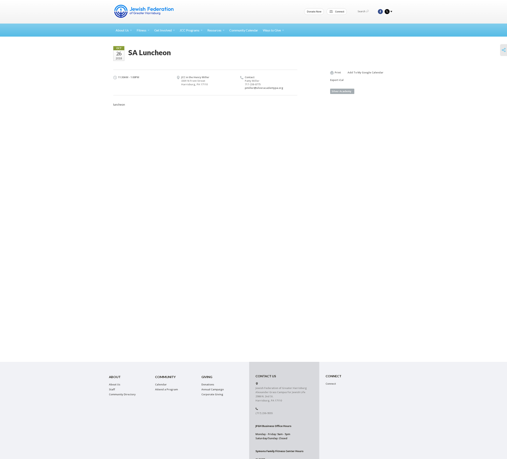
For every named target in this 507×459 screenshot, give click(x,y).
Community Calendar (243, 30)
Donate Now (314, 11)
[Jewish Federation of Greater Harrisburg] (144, 11)
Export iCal (337, 80)
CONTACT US (265, 376)
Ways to (272, 30)
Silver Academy (341, 91)
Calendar (161, 384)
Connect (339, 11)
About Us (114, 384)
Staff (112, 389)
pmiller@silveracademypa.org (264, 88)
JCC (189, 30)
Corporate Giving (212, 394)
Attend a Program (166, 389)
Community (165, 377)
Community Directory (122, 394)
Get (163, 30)
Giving (206, 377)
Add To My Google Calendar (365, 72)
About (122, 30)
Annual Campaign (212, 389)
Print (338, 72)
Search (361, 11)
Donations (207, 384)
